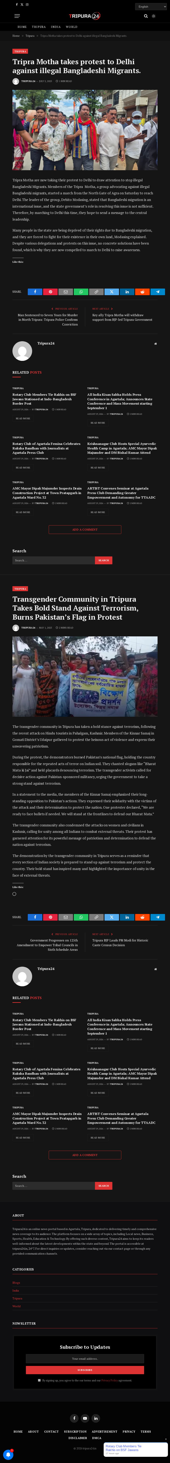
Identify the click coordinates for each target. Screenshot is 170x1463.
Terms (146, 1431)
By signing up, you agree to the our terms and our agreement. (87, 1380)
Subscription (75, 1431)
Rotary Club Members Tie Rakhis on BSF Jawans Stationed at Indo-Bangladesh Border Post (44, 399)
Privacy (129, 1431)
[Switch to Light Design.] (153, 16)
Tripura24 (28, 81)
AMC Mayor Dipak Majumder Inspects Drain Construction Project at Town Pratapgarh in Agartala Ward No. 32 (47, 493)
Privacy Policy (109, 1380)
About (33, 1431)
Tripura (39, 27)
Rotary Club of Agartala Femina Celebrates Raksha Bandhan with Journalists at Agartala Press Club (46, 448)
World (72, 27)
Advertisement (105, 1431)
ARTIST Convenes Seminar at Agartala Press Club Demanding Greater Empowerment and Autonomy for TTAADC (121, 493)
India (56, 27)
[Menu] (17, 16)
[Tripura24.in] (85, 16)
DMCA (96, 1438)
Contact (51, 1431)
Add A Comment (85, 529)
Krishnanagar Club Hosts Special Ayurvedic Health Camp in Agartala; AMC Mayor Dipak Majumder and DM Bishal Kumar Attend (122, 448)
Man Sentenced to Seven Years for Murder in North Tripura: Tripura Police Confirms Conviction (48, 319)
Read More (23, 418)
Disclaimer (78, 1438)
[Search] (146, 16)
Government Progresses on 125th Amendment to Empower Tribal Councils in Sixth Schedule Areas (47, 945)
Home (22, 27)
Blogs (16, 1283)
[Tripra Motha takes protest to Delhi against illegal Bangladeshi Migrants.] (85, 130)
